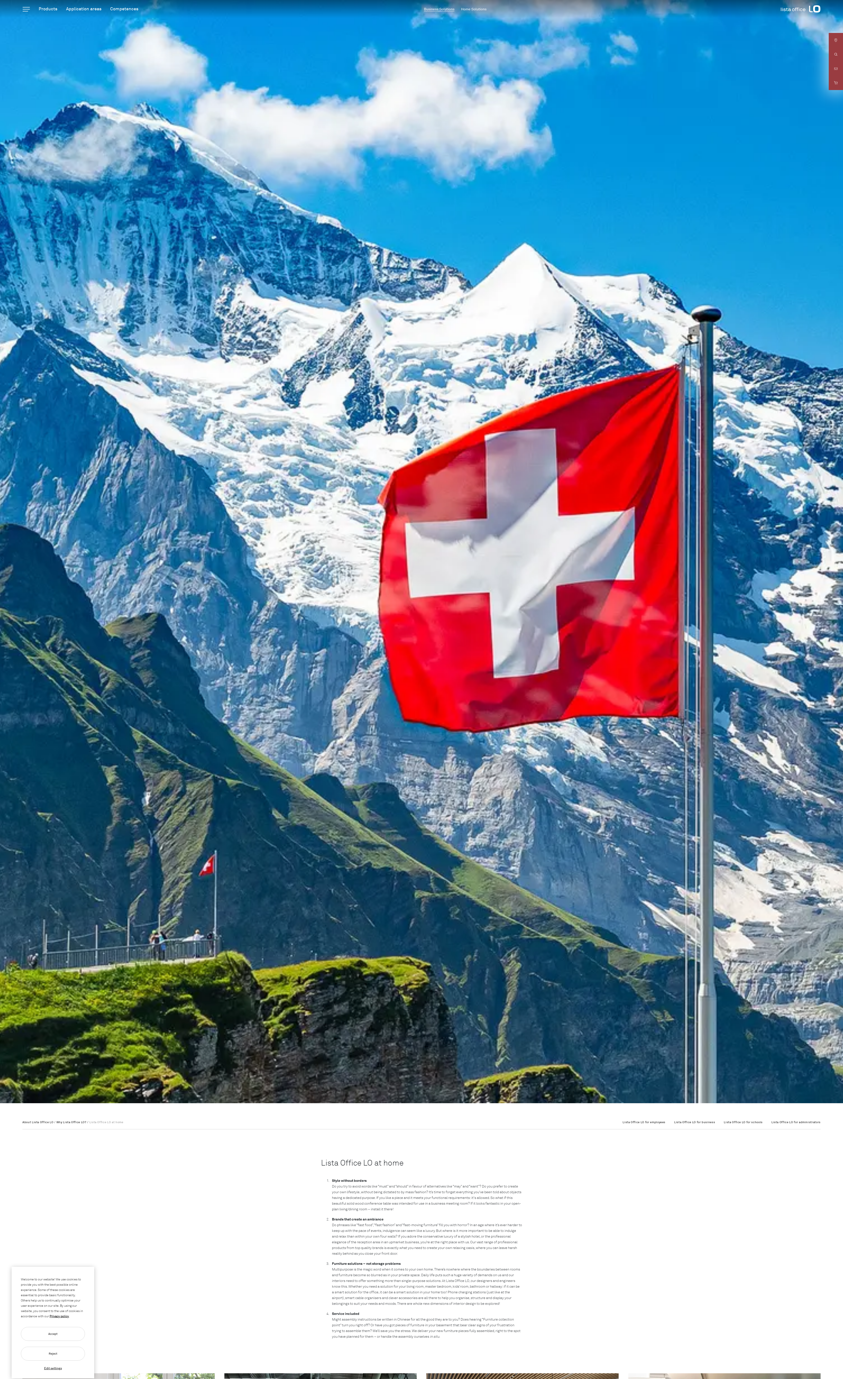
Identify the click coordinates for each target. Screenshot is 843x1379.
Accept (53, 1334)
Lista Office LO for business (694, 1122)
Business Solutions (439, 9)
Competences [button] (124, 8)
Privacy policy (59, 1316)
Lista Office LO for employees (644, 1122)
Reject (53, 1353)
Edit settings (53, 1368)
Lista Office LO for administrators (796, 1122)
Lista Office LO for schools (743, 1122)
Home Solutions (473, 9)
